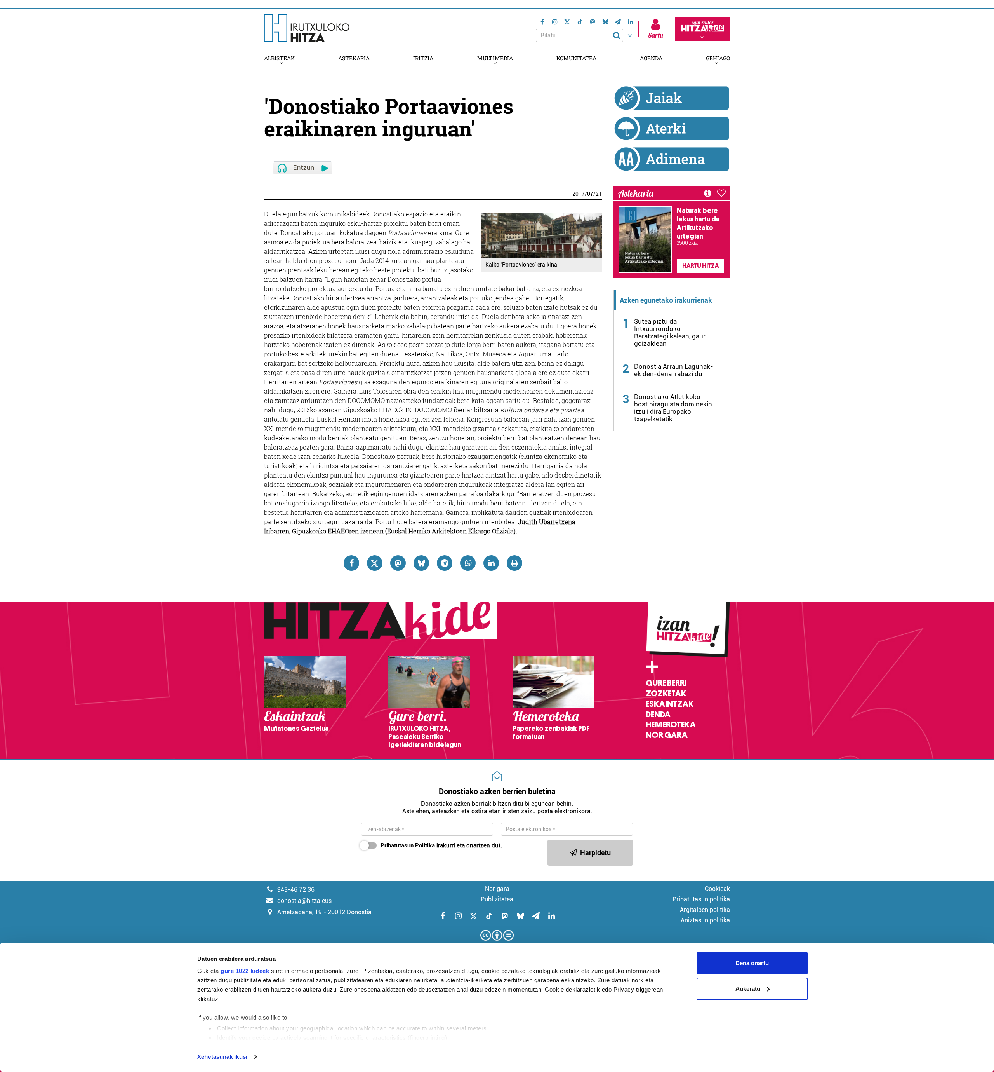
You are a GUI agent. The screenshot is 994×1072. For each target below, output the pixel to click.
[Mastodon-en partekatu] (398, 563)
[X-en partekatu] (374, 563)
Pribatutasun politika (701, 899)
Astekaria (354, 58)
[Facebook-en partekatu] (351, 563)
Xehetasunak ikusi (222, 1056)
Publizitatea (497, 899)
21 (599, 194)
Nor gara (667, 735)
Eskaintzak (669, 704)
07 (590, 194)
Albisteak (279, 58)
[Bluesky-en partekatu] (421, 563)
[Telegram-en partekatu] (444, 563)
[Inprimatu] (514, 563)
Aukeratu (747, 988)
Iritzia (423, 58)
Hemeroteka (671, 724)
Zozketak (666, 693)
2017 (578, 194)
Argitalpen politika (705, 909)
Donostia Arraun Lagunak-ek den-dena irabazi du (673, 370)
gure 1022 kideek (245, 970)
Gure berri (666, 683)
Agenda (651, 58)
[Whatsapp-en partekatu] (468, 563)
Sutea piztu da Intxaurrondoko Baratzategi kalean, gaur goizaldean (670, 332)
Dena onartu (752, 963)
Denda (658, 714)
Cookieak (717, 888)
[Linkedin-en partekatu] (491, 563)
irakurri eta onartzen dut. (441, 845)
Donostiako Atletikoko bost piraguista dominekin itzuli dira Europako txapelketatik (673, 408)
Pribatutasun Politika (408, 845)
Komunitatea (576, 58)
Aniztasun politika (705, 920)
